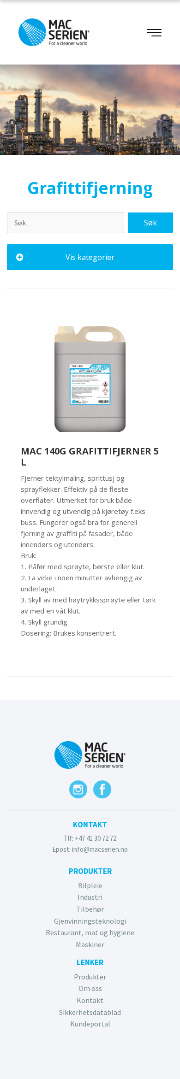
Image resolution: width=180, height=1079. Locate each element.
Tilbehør (90, 909)
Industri (90, 897)
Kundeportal (90, 1023)
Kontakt (90, 1000)
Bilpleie (90, 885)
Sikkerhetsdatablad (90, 1012)
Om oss (90, 988)
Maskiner (90, 944)
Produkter (90, 976)
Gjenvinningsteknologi (90, 921)
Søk (150, 223)
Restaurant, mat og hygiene (90, 932)
